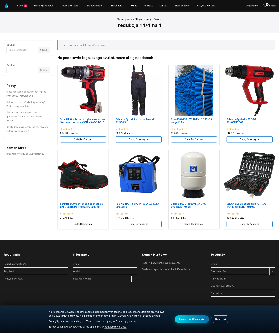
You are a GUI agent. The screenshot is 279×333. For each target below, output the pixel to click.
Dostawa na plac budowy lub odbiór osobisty (166, 269)
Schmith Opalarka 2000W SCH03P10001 (241, 121)
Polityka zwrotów (205, 5)
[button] (83, 139)
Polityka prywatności (15, 264)
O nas (134, 5)
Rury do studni (219, 278)
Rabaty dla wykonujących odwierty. (161, 263)
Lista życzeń (182, 5)
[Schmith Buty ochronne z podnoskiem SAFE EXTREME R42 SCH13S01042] (83, 174)
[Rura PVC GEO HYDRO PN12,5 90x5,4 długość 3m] (194, 90)
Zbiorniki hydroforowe (223, 286)
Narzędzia (216, 293)
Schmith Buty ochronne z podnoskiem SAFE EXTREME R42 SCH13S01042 (81, 205)
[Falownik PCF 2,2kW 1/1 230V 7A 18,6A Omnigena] (138, 174)
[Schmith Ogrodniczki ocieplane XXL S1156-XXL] (138, 90)
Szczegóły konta (82, 278)
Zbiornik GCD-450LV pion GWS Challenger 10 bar (188, 205)
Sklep (20, 5)
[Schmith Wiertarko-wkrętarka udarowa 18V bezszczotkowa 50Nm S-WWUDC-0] (83, 90)
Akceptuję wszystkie (192, 319)
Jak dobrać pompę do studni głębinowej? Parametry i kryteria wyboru (24, 116)
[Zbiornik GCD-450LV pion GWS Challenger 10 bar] (194, 174)
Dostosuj (220, 319)
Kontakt (148, 5)
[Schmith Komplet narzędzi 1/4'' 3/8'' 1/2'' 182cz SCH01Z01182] (249, 174)
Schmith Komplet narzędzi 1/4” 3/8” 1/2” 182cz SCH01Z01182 (247, 205)
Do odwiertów (218, 271)
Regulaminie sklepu (115, 326)
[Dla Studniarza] (6, 6)
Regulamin (9, 271)
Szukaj (10, 45)
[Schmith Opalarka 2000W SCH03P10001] (249, 90)
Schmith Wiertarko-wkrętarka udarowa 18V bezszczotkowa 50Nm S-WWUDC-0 (83, 121)
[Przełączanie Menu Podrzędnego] (134, 279)
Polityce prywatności (127, 321)
